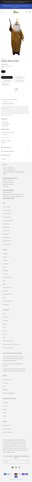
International (6, 263)
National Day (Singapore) (9, 393)
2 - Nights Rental (7, 80)
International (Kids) (7, 220)
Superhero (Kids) (7, 241)
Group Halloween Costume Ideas (11, 344)
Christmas (5, 383)
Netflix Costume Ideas (8, 341)
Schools (5, 324)
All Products (6, 317)
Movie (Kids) (6, 230)
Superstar (5, 291)
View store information (8, 103)
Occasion (5, 274)
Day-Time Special (7, 77)
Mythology (5, 270)
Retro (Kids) (6, 234)
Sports (4, 284)
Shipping (2, 66)
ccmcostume (14, 479)
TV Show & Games (7, 294)
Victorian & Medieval (8, 301)
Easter (4, 386)
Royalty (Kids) (6, 237)
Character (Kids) (7, 210)
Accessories (6, 402)
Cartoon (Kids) (6, 207)
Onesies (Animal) (7, 277)
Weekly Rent (6, 84)
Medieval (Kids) (6, 227)
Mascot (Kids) (6, 224)
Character (5, 253)
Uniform (5, 297)
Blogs (4, 337)
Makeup (5, 409)
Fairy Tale (5, 260)
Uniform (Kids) (6, 244)
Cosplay (5, 257)
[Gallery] (16, 37)
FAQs (4, 327)
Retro (4, 280)
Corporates (5, 320)
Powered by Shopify (19, 479)
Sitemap (5, 334)
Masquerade (6, 304)
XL (3, 71)
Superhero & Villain (7, 287)
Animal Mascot (6, 425)
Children (5, 406)
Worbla (4, 416)
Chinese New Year (7, 379)
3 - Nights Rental (19, 80)
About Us (5, 330)
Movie (4, 267)
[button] (1, 12)
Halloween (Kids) (7, 217)
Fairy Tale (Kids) (6, 213)
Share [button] (4, 159)
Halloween (5, 389)
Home (4, 314)
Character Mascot (7, 429)
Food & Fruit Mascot (8, 432)
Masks (4, 412)
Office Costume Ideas (8, 347)
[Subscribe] (27, 462)
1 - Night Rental (19, 77)
